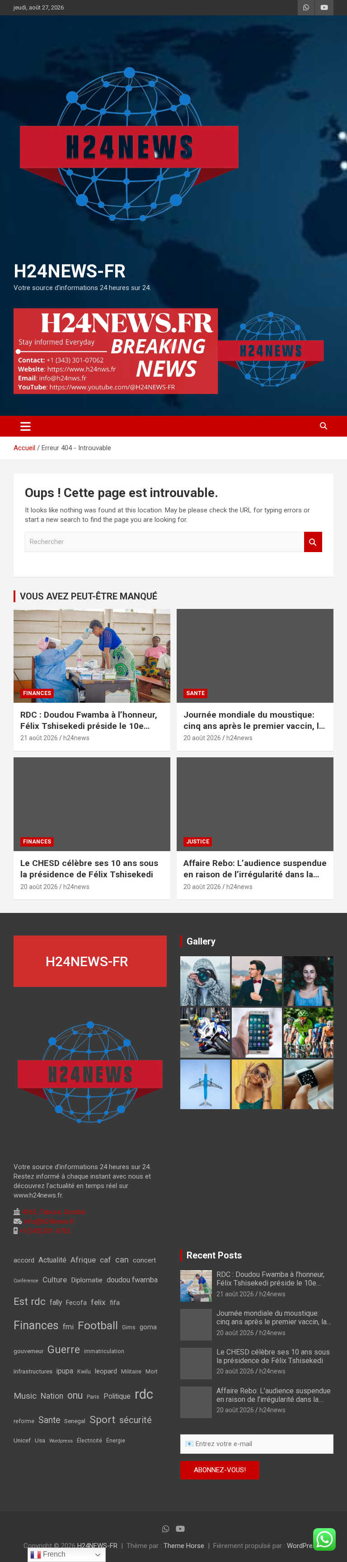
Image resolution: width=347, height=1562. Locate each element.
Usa (40, 1440)
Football (98, 1325)
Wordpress (61, 1441)
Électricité (89, 1441)
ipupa (64, 1371)
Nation (52, 1396)
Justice (197, 842)
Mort (151, 1371)
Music (25, 1396)
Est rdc (30, 1301)
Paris (93, 1397)
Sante (49, 1420)
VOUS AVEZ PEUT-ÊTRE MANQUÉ (88, 596)
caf (105, 1259)
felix (98, 1302)
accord (24, 1260)
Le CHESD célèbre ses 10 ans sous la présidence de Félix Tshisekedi (89, 869)
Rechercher (313, 542)
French (53, 1554)
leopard (106, 1371)
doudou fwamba (132, 1280)
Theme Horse (184, 1546)
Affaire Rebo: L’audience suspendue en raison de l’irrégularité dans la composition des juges (255, 874)
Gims (129, 1327)
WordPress (303, 1546)
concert (144, 1260)
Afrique (83, 1259)
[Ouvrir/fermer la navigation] (26, 426)
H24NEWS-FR (70, 271)
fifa (115, 1303)
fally (56, 1302)
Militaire (131, 1371)
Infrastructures (33, 1371)
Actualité (52, 1260)
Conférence (26, 1281)
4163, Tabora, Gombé (52, 1212)
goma (148, 1327)
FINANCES (37, 693)
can (122, 1259)
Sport (102, 1419)
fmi (68, 1326)
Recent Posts (214, 1255)
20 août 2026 (202, 738)
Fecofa (76, 1303)
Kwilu (84, 1371)
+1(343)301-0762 (44, 1231)
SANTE (195, 693)
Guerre (63, 1349)
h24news (76, 738)
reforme (24, 1421)
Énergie (115, 1441)
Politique (117, 1396)
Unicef (22, 1440)
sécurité (135, 1420)
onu (75, 1395)
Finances (36, 1325)
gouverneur (28, 1351)
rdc (144, 1394)
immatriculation (104, 1351)
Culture (54, 1279)
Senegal (74, 1420)
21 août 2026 (39, 738)
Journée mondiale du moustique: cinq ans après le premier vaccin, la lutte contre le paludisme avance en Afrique (254, 731)
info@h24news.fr (48, 1221)
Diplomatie (87, 1280)
